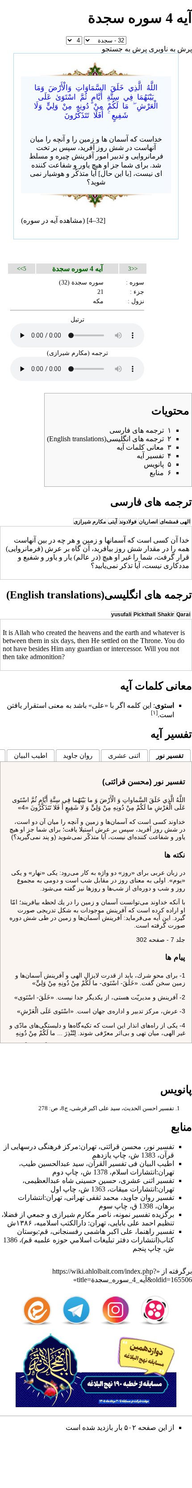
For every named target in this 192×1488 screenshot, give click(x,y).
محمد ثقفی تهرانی (92, 1197)
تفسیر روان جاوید (148, 1197)
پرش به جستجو (124, 49)
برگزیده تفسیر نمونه (144, 1214)
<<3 (133, 268)
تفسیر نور (170, 755)
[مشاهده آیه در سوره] (96, 67)
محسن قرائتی (121, 1146)
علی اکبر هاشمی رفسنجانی (92, 1231)
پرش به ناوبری (170, 49)
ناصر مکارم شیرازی (81, 1214)
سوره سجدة (87, 282)
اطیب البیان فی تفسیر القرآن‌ (131, 1163)
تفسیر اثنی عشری (147, 1180)
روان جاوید (77, 755)
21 (100, 291)
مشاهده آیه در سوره (53, 220)
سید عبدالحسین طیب (52, 1163)
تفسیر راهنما (155, 1231)
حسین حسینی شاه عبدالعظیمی (71, 1180)
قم (44, 1231)
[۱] (154, 712)
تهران (88, 1146)
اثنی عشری (124, 755)
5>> (21, 268)
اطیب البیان (30, 755)
